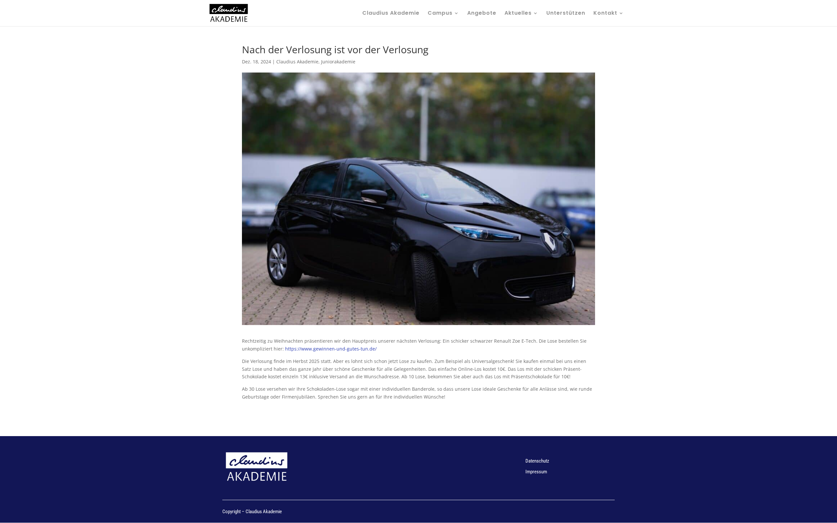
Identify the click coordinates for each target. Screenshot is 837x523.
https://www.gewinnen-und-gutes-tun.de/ (331, 349)
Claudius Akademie (390, 14)
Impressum (536, 472)
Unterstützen (565, 14)
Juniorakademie (338, 61)
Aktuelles (518, 14)
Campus (440, 14)
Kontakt (605, 14)
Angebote (481, 14)
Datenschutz (537, 461)
